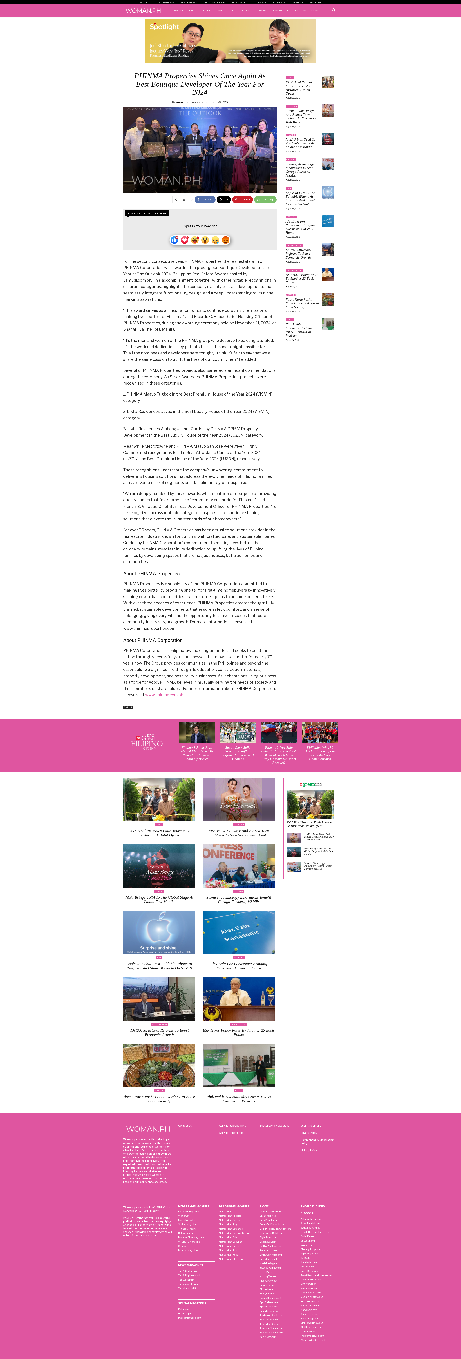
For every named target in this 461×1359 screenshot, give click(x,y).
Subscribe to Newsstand (274, 1125)
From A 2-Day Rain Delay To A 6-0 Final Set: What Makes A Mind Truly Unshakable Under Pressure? (279, 755)
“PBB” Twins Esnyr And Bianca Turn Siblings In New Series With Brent (301, 116)
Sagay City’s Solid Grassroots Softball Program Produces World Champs (238, 753)
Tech (288, 188)
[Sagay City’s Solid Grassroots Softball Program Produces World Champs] (238, 732)
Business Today (294, 245)
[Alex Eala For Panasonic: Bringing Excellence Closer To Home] (328, 221)
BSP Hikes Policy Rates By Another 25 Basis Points (302, 278)
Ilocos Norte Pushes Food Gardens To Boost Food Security (302, 303)
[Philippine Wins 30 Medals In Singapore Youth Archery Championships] (320, 732)
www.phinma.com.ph (164, 694)
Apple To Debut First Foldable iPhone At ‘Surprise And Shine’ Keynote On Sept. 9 (300, 198)
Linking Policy (309, 1150)
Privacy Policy (309, 1132)
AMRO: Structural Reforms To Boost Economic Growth (298, 253)
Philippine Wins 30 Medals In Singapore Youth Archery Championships (320, 753)
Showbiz (290, 135)
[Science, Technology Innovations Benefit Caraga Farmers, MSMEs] (328, 164)
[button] (333, 10)
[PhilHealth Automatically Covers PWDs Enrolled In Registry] (328, 324)
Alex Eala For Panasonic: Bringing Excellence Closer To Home (300, 227)
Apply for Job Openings (232, 1125)
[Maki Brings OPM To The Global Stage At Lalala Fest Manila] (328, 139)
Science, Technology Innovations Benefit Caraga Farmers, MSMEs (300, 169)
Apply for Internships (231, 1132)
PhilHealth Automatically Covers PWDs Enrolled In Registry (300, 329)
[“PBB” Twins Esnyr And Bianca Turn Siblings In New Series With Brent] (328, 110)
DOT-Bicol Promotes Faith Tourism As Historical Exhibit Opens (300, 88)
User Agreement (311, 1125)
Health (289, 320)
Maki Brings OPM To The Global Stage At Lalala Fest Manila (300, 143)
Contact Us (185, 1125)
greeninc (291, 160)
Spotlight (128, 707)
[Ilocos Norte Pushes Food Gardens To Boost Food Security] (328, 299)
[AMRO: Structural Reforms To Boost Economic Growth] (328, 249)
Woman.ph (182, 102)
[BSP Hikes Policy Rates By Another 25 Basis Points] (328, 274)
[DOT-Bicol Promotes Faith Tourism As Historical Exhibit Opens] (328, 82)
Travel (289, 78)
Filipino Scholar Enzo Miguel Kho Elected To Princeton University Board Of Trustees (197, 753)
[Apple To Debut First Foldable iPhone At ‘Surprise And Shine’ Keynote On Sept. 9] (328, 192)
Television (291, 106)
